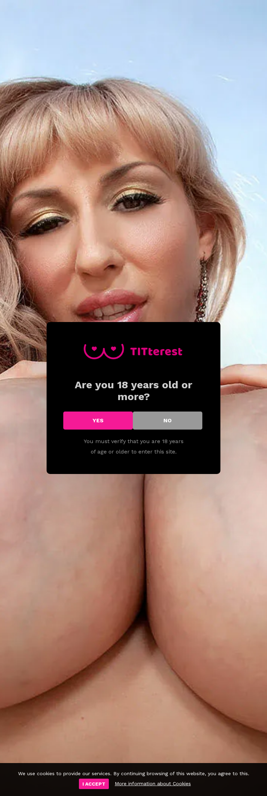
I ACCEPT (93, 784)
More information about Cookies (153, 783)
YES (98, 420)
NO (167, 420)
